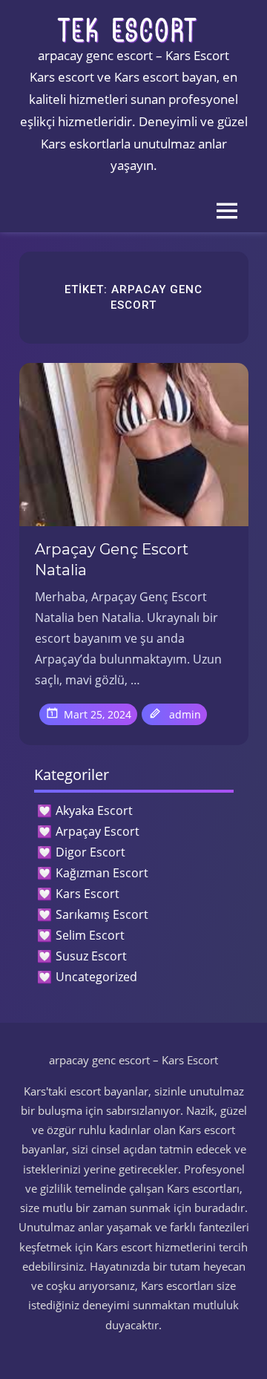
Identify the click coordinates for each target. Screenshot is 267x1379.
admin (185, 714)
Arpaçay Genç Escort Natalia (111, 559)
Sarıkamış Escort (102, 914)
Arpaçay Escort (97, 831)
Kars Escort (87, 893)
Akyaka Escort (94, 810)
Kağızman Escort (102, 873)
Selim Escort (90, 935)
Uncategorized (96, 977)
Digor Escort (90, 852)
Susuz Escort (91, 956)
